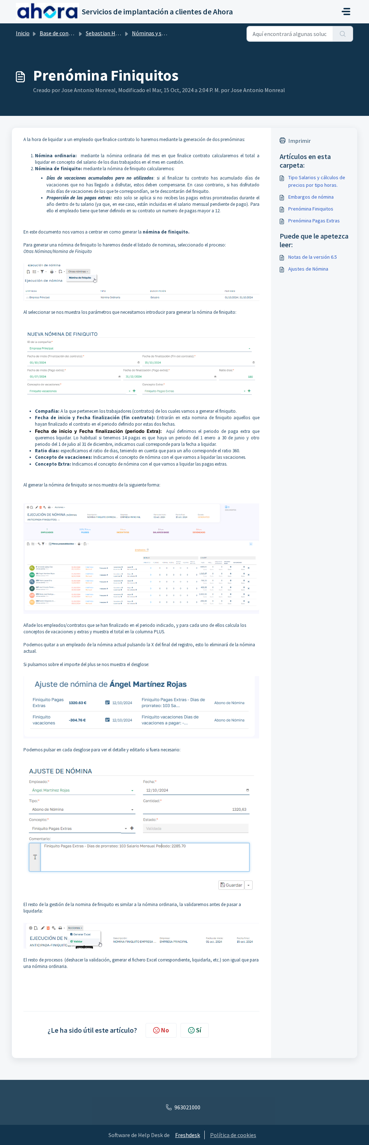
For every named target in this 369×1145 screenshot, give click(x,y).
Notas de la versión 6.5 (312, 257)
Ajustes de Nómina (308, 269)
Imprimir (299, 140)
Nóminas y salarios (155, 33)
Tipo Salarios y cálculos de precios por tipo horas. (316, 181)
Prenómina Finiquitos (310, 208)
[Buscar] (343, 34)
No (165, 1030)
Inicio (23, 33)
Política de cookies (233, 1135)
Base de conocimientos (68, 33)
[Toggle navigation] (346, 11)
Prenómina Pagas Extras (314, 220)
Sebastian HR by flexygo (115, 33)
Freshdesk (187, 1135)
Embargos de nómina (311, 197)
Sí (198, 1030)
